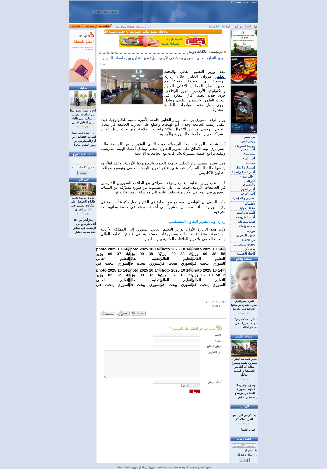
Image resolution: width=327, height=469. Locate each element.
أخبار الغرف (248, 193)
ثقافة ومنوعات (246, 221)
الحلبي (166, 120)
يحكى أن (250, 249)
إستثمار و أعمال (246, 167)
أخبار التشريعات (246, 217)
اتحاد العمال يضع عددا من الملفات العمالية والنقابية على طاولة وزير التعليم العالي (83, 116)
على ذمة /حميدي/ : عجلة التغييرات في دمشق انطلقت (245, 323)
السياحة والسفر (246, 212)
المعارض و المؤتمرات (243, 198)
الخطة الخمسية (246, 253)
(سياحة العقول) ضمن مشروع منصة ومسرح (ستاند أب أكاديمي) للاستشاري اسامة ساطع (244, 366)
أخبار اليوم (249, 158)
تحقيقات (250, 203)
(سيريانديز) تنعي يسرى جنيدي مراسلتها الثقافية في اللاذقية (244, 304)
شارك (102, 64)
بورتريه (251, 230)
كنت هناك (249, 153)
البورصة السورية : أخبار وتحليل (245, 147)
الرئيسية (254, 2)
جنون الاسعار (247, 429)
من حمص (250, 136)
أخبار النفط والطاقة (244, 172)
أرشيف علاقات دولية (107, 52)
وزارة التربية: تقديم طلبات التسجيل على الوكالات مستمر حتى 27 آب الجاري (83, 203)
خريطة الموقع (242, 2)
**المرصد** (248, 176)
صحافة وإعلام (247, 226)
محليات (251, 162)
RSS (232, 2)
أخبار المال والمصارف (249, 183)
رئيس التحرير (247, 141)
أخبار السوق (248, 189)
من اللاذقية (249, 240)
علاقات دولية (248, 208)
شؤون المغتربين (246, 235)
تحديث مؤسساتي (245, 244)
